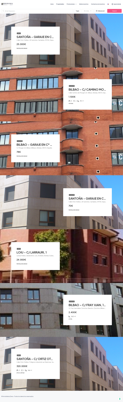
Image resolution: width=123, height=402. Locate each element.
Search (114, 11)
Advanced (101, 11)
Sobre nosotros (83, 4)
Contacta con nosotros (98, 4)
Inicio (52, 4)
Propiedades (60, 4)
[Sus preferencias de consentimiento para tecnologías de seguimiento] (120, 399)
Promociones (71, 4)
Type (77, 11)
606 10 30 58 (117, 4)
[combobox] (87, 11)
